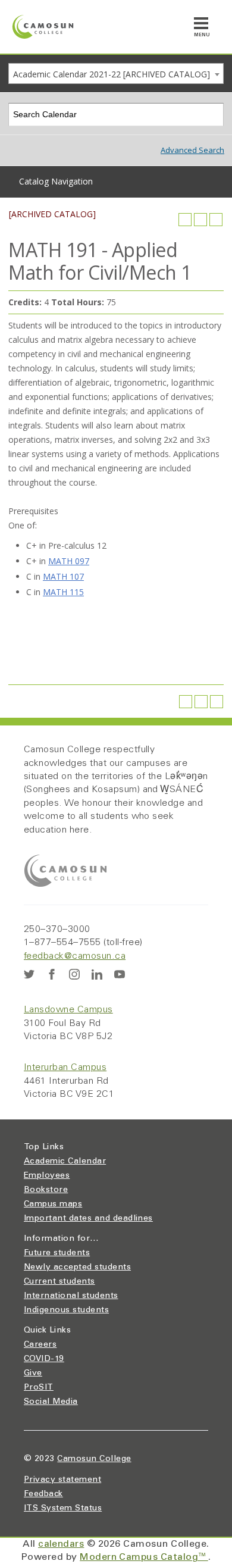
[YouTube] (119, 974)
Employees (47, 1176)
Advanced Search (192, 150)
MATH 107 (63, 576)
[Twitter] (29, 974)
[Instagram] (74, 974)
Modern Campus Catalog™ (144, 1557)
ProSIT (39, 1388)
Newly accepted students (77, 1267)
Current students (59, 1282)
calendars (61, 1544)
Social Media (51, 1402)
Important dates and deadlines (88, 1219)
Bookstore (46, 1190)
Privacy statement (62, 1480)
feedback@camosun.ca (75, 956)
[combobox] (116, 73)
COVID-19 (44, 1359)
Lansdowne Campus (68, 1010)
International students (71, 1296)
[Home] (43, 27)
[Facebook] (51, 974)
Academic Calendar (65, 1162)
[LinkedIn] (97, 974)
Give (33, 1373)
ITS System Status (63, 1508)
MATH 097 (68, 561)
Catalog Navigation (56, 181)
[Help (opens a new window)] (215, 219)
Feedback (43, 1494)
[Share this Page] (185, 219)
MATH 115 (63, 592)
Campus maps (53, 1204)
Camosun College (94, 1459)
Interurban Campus (65, 1067)
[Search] (213, 114)
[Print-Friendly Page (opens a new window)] (200, 219)
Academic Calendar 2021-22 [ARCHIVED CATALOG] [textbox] (111, 74)
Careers (40, 1345)
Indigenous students (66, 1310)
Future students (57, 1253)
